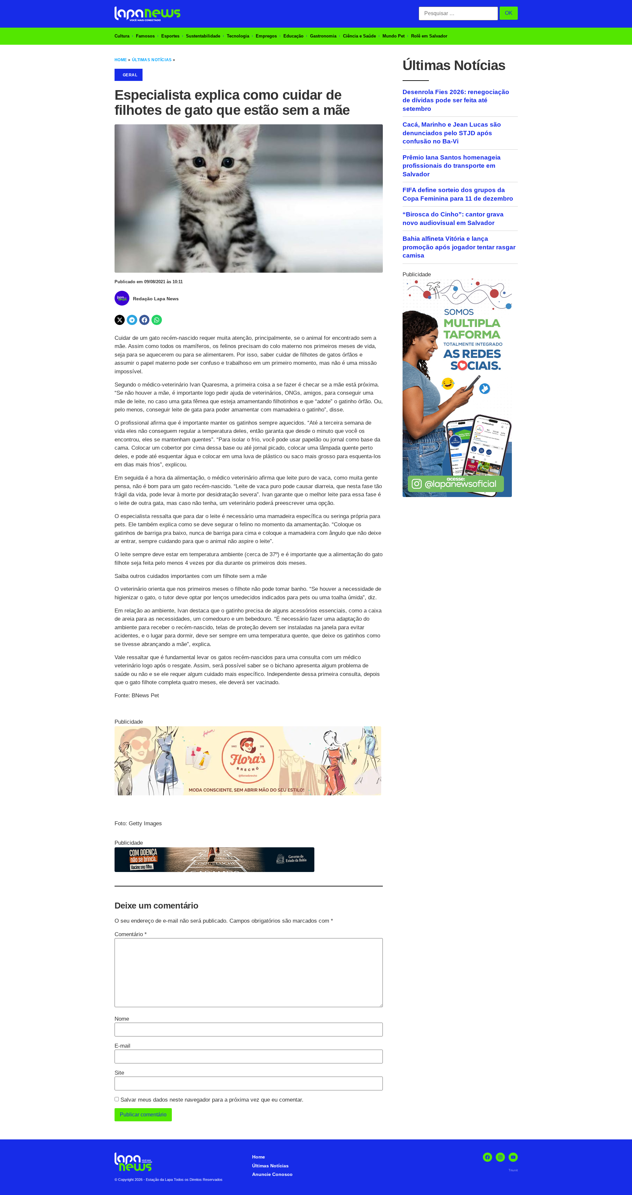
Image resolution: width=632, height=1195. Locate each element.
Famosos (145, 36)
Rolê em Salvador (429, 36)
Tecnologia (238, 36)
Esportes (170, 36)
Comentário (131, 934)
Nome (122, 1019)
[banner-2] (457, 495)
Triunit (513, 1170)
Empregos (266, 36)
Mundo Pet (393, 36)
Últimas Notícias (152, 60)
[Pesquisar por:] (458, 13)
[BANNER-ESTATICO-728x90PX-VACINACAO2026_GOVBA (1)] (214, 870)
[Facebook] (487, 1157)
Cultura (122, 36)
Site (119, 1073)
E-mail (122, 1046)
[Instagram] (500, 1157)
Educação (293, 36)
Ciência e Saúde (359, 36)
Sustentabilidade (203, 36)
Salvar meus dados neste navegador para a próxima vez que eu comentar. (211, 1100)
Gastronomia (323, 36)
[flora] (248, 793)
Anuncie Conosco (272, 1174)
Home (121, 60)
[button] (120, 320)
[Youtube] (513, 1157)
